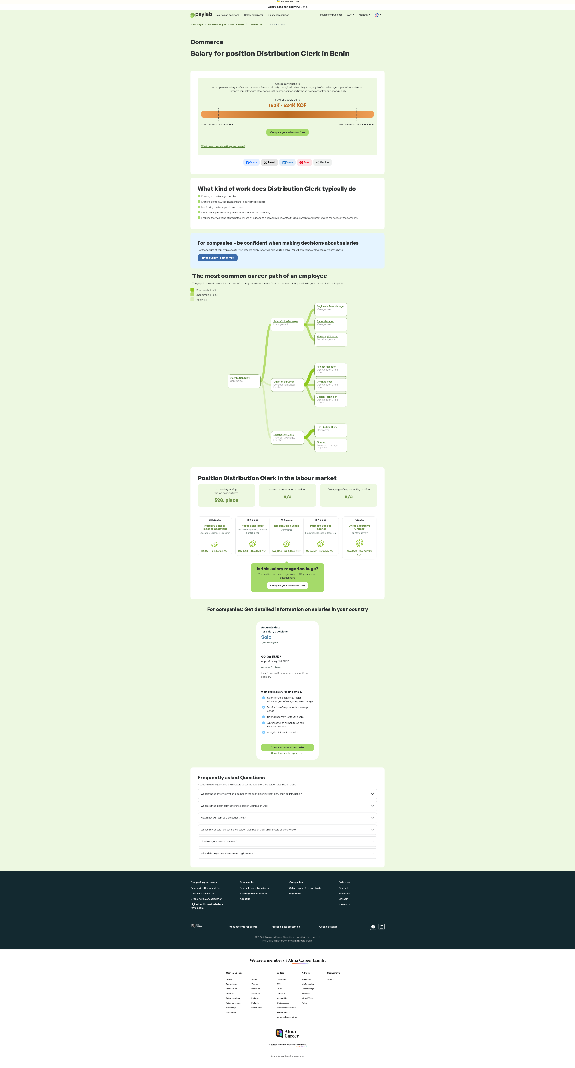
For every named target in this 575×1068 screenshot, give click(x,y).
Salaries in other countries (205, 888)
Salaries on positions (227, 14)
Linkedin (343, 898)
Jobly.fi (330, 979)
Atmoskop (231, 1007)
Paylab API (295, 893)
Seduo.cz (255, 988)
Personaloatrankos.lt (286, 1007)
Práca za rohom (233, 998)
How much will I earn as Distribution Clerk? (223, 817)
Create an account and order (287, 747)
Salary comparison (278, 14)
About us (245, 898)
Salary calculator (253, 14)
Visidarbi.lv (282, 998)
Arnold (254, 979)
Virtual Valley (308, 998)
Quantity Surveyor (283, 381)
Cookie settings (328, 926)
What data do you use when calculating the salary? (228, 853)
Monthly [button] (363, 14)
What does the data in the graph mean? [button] (223, 146)
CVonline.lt (282, 979)
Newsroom (345, 904)
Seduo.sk (255, 993)
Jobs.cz (230, 979)
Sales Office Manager (285, 321)
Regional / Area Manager (331, 306)
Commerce (255, 24)
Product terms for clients (254, 888)
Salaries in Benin (226, 24)
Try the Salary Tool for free (218, 257)
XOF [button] (349, 14)
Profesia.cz (231, 988)
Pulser (305, 1003)
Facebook (344, 893)
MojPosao (306, 979)
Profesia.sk (231, 984)
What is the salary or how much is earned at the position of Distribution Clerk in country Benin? (251, 793)
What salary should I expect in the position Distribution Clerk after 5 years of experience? (248, 829)
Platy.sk (255, 1003)
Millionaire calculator (202, 893)
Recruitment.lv (283, 1012)
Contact (343, 888)
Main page (196, 24)
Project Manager (326, 366)
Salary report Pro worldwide (305, 888)
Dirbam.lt (281, 993)
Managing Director (327, 336)
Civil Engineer (324, 381)
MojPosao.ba (308, 984)
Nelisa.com (231, 1012)
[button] (378, 15)
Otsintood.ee (283, 1003)
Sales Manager (325, 321)
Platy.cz (255, 998)
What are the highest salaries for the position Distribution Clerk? (235, 805)
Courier (321, 442)
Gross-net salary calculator (206, 898)
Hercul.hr (306, 993)
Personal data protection (285, 926)
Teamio (254, 984)
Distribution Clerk (240, 377)
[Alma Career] (287, 1033)
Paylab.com (256, 1007)
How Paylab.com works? (253, 893)
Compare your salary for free (287, 132)
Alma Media (298, 940)
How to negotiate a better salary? (219, 841)
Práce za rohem (233, 1003)
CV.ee (279, 988)
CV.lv (279, 984)
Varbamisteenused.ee (287, 1017)
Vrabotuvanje (308, 988)
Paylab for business (331, 14)
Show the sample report (284, 753)
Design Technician (327, 396)
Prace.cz (230, 993)
